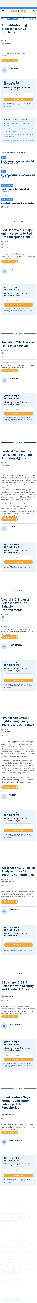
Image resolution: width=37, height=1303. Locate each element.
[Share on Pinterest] (32, 19)
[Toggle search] (34, 11)
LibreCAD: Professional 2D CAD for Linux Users (18, 140)
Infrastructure (13, 18)
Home (2, 18)
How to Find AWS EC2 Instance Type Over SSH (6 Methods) (18, 176)
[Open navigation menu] (3, 11)
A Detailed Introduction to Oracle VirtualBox (17, 203)
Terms (30, 104)
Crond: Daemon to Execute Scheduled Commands (15, 190)
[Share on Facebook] (27, 19)
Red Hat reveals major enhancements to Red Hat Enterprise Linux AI (17, 162)
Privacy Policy (9, 106)
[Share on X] (30, 19)
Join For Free (18, 99)
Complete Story (8, 60)
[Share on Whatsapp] (35, 19)
